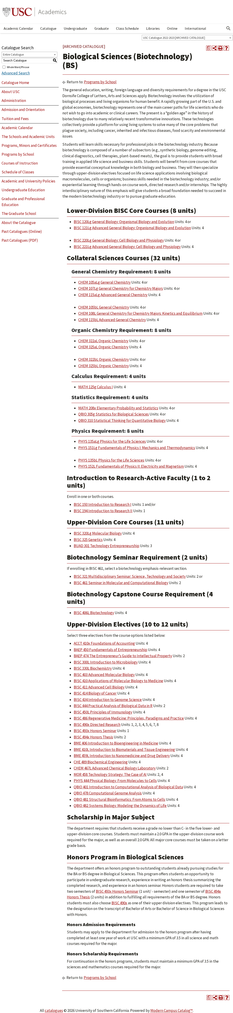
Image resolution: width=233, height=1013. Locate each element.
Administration (14, 100)
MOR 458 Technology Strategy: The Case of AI (110, 774)
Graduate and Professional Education (23, 201)
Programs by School (18, 154)
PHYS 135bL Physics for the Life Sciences (111, 460)
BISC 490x (119, 902)
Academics (52, 12)
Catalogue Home (15, 82)
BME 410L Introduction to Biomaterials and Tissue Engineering (124, 749)
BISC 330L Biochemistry (93, 668)
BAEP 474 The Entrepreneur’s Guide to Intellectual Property (123, 655)
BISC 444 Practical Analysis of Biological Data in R (113, 705)
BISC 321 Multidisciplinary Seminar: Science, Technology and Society (130, 576)
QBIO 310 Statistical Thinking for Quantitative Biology (122, 420)
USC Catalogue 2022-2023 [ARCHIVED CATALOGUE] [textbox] (174, 38)
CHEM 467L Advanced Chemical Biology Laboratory (115, 768)
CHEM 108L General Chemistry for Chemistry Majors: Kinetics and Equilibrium (140, 313)
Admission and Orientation (23, 109)
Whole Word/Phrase (18, 67)
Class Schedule (127, 28)
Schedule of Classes (18, 172)
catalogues (54, 1010)
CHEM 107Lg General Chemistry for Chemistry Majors (120, 288)
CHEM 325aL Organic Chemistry (103, 346)
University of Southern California (17, 12)
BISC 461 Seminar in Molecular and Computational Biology (121, 582)
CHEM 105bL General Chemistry (103, 307)
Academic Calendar (18, 28)
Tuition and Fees (15, 118)
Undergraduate (75, 28)
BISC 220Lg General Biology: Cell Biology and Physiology (119, 240)
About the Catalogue (19, 222)
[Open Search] (228, 28)
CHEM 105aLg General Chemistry (104, 282)
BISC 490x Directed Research (97, 724)
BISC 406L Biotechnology (94, 612)
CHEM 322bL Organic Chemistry (103, 359)
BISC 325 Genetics (88, 539)
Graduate (101, 28)
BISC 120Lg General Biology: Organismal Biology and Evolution (124, 221)
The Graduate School (19, 213)
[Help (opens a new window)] (226, 48)
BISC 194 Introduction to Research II (103, 510)
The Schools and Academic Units (28, 136)
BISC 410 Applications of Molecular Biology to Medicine (118, 680)
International (195, 28)
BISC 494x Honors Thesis (93, 737)
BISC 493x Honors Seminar (95, 730)
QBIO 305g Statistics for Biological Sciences (113, 414)
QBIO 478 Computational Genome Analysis (108, 793)
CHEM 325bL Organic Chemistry (103, 365)
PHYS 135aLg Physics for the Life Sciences (112, 441)
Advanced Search (16, 73)
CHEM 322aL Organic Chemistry (103, 340)
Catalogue (48, 28)
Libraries (153, 28)
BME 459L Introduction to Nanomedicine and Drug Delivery (122, 755)
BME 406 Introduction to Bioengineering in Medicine (116, 743)
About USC (11, 91)
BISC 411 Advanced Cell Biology (99, 687)
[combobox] (187, 37)
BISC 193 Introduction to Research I (102, 504)
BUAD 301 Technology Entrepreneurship (106, 545)
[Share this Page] (214, 48)
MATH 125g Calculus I (95, 386)
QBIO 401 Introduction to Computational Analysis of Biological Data (128, 786)
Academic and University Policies (28, 181)
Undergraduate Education (23, 189)
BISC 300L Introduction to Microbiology (106, 662)
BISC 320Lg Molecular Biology (98, 533)
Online (172, 28)
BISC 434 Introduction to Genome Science (108, 699)
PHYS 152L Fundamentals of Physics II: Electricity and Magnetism (131, 466)
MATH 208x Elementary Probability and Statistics (118, 408)
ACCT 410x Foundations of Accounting (104, 643)
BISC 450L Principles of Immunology (103, 712)
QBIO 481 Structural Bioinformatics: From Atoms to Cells (119, 799)
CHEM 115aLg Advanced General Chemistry (112, 294)
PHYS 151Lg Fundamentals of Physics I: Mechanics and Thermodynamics (136, 447)
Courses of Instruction (20, 163)
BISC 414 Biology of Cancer (95, 693)
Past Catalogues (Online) (22, 231)
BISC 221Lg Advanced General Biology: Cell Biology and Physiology (127, 246)
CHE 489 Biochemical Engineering (101, 762)
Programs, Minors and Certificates (29, 145)
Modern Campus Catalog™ (171, 1010)
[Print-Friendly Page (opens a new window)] (220, 48)
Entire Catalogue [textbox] (13, 55)
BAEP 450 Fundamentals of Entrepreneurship (110, 649)
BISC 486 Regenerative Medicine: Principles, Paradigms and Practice (129, 718)
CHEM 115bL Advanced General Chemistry (112, 319)
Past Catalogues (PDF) (20, 240)
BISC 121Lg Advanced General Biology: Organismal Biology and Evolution (132, 227)
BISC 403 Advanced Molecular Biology (104, 674)
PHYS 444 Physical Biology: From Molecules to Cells (115, 780)
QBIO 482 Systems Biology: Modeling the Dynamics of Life (120, 805)
